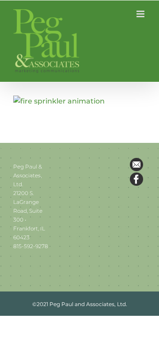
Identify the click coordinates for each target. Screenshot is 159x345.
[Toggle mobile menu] (141, 14)
